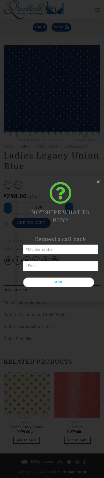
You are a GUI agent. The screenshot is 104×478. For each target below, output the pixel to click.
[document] (52, 239)
